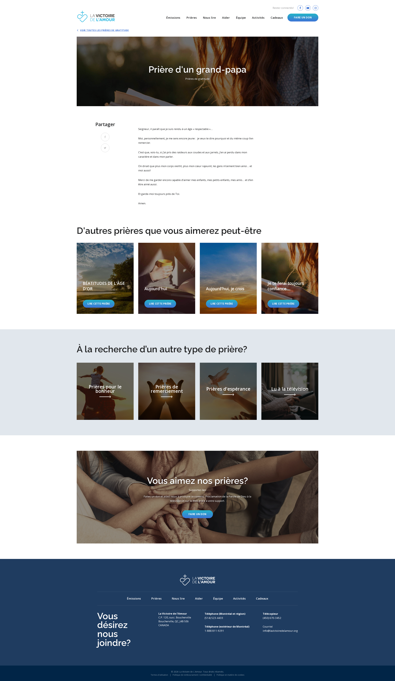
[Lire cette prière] (105, 278)
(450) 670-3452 (272, 618)
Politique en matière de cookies (230, 675)
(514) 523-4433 (214, 618)
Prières (191, 18)
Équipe (241, 18)
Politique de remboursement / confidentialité (192, 675)
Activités (258, 18)
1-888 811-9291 (214, 630)
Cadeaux (277, 18)
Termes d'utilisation (159, 675)
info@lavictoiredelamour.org (280, 630)
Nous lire (209, 18)
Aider (226, 18)
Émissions (173, 18)
